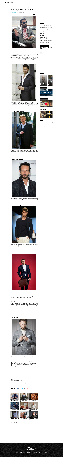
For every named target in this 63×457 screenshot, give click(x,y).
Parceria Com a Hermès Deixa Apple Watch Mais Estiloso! (16, 375)
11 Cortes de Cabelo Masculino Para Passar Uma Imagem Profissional (45, 37)
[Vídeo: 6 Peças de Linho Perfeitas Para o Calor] (33, 396)
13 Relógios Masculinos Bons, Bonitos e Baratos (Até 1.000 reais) (23, 419)
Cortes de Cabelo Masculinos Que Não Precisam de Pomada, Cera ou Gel (45, 31)
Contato (40, 452)
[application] (46, 103)
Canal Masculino (6, 2)
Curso (46, 452)
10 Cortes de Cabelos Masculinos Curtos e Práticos (45, 25)
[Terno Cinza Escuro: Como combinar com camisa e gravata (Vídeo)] (24, 396)
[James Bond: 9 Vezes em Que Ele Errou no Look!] (14, 414)
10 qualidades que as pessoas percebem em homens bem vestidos (14, 401)
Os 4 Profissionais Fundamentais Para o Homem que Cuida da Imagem (33, 419)
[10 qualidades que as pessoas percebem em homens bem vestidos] (14, 396)
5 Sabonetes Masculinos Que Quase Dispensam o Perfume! (44, 42)
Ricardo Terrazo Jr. (14, 12)
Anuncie (28, 452)
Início (11, 7)
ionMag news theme (33, 455)
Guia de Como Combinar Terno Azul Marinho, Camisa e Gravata (46, 39)
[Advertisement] (46, 15)
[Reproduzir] (40, 106)
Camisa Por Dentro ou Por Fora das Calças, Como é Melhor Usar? (24, 410)
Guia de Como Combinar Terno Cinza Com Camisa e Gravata (45, 33)
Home (17, 452)
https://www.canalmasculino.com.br (18, 380)
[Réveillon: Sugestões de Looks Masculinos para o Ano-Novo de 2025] (33, 405)
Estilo (11, 399)
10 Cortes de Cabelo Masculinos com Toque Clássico (46, 27)
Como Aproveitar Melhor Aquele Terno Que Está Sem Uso (14, 409)
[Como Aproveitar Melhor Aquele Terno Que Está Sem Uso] (14, 405)
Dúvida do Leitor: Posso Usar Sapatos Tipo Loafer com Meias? (45, 35)
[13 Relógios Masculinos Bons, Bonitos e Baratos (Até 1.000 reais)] (24, 414)
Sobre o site (22, 452)
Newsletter (34, 452)
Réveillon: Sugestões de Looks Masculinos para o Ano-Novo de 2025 (33, 410)
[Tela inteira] (51, 106)
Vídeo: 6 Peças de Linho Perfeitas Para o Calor (32, 400)
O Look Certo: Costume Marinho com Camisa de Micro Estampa (32, 375)
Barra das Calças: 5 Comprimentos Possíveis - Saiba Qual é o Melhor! (46, 40)
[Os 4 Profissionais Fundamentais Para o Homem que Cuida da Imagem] (33, 414)
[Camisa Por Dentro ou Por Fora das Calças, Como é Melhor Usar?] (24, 405)
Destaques (31, 399)
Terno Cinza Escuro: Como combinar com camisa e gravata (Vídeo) (24, 401)
